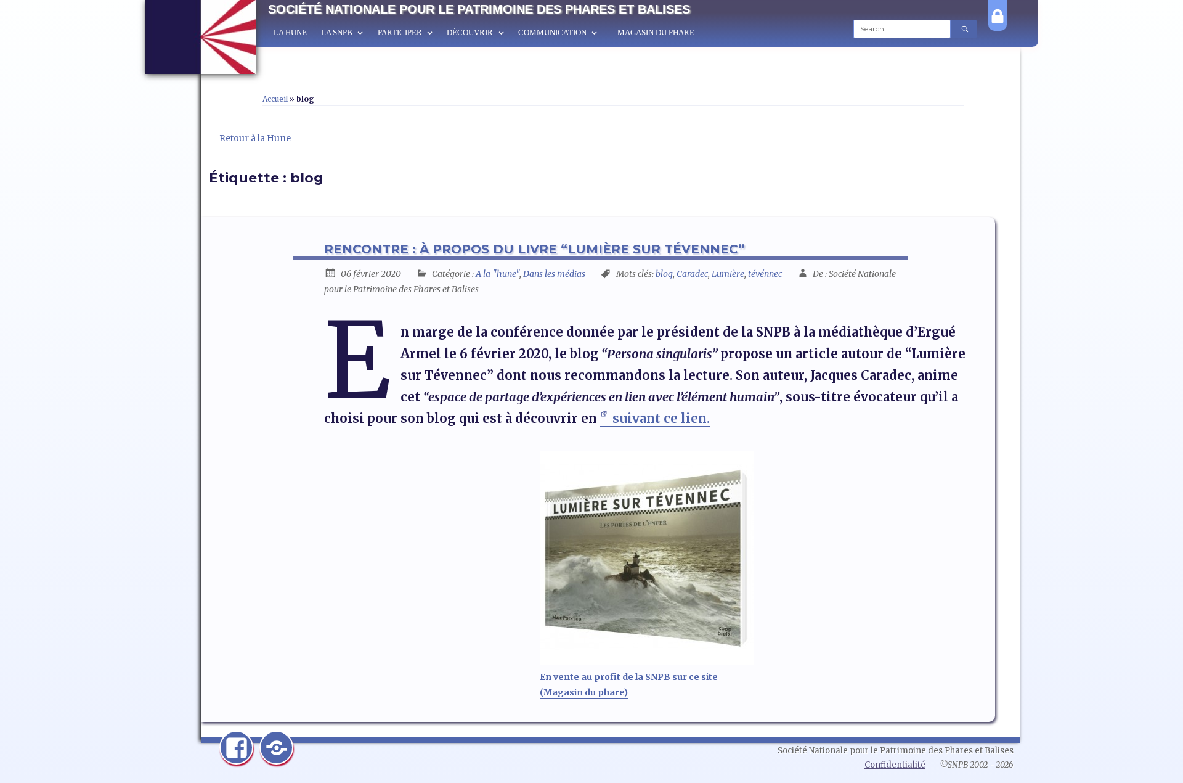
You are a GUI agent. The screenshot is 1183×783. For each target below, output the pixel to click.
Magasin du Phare (655, 32)
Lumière (728, 273)
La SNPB (336, 32)
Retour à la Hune (255, 138)
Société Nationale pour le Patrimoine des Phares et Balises (479, 9)
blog (664, 273)
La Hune (290, 32)
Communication (552, 32)
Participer (400, 32)
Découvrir (470, 32)
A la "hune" (497, 273)
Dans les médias (554, 273)
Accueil (275, 99)
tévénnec (765, 273)
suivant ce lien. (661, 418)
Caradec (692, 273)
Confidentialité (894, 765)
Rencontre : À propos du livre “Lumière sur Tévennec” (534, 249)
